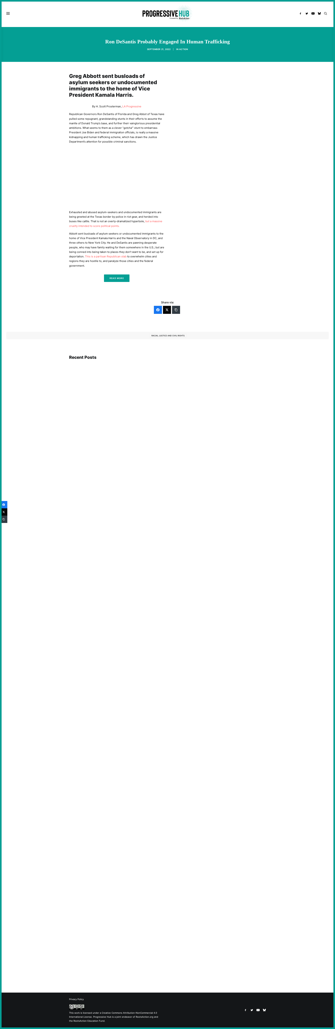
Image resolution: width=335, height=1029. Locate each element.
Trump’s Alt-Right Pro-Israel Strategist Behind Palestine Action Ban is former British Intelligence (133, 658)
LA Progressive (131, 106)
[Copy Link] (176, 310)
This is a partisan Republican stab (105, 256)
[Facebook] (158, 310)
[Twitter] (167, 310)
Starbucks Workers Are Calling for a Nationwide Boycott (109, 484)
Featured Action (86, 479)
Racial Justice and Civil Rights (168, 335)
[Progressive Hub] (167, 13)
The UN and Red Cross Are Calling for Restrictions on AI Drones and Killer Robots (124, 812)
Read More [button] (117, 278)
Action (183, 49)
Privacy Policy (76, 999)
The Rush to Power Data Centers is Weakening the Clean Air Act (113, 962)
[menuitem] (301, 13)
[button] (301, 13)
